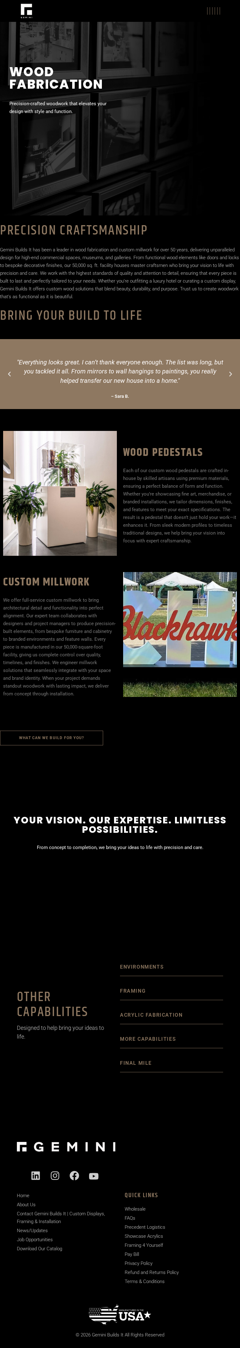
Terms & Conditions (145, 1281)
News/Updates (32, 1230)
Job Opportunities (35, 1239)
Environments (142, 967)
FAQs (130, 1218)
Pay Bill (132, 1254)
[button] (9, 374)
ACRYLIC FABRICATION (151, 1015)
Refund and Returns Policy (152, 1272)
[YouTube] (93, 1176)
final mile (136, 1063)
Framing (133, 991)
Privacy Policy (138, 1263)
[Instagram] (55, 1175)
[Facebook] (74, 1175)
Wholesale (135, 1209)
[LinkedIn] (35, 1175)
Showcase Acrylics (144, 1236)
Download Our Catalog (39, 1249)
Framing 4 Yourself (144, 1245)
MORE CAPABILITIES (148, 1039)
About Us (26, 1204)
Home (23, 1195)
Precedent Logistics (145, 1227)
